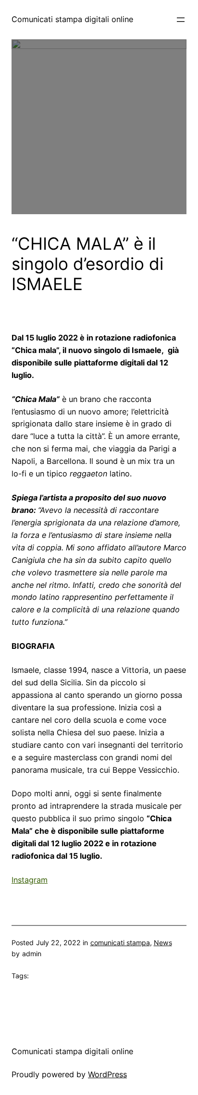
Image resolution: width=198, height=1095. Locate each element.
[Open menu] (180, 19)
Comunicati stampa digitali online (72, 19)
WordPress (107, 1074)
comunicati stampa (120, 942)
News (163, 942)
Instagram (30, 880)
